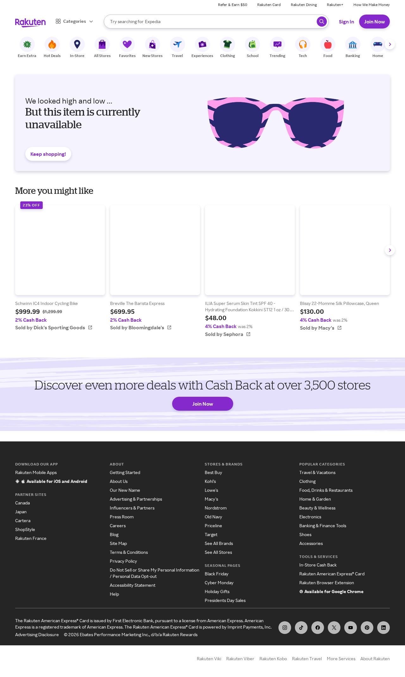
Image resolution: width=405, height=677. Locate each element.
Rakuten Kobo (273, 658)
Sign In (346, 21)
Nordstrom (216, 507)
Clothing (307, 481)
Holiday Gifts (217, 591)
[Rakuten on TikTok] (301, 627)
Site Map (118, 543)
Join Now (374, 21)
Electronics (310, 516)
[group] (60, 268)
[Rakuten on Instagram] (284, 627)
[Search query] (322, 21)
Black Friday (216, 573)
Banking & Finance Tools (322, 525)
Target (211, 534)
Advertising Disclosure (37, 634)
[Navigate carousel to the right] (390, 44)
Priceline (213, 525)
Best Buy (213, 472)
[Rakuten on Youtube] (350, 627)
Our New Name (125, 490)
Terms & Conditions (129, 552)
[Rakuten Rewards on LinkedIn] (383, 627)
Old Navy (213, 516)
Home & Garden (315, 499)
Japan (21, 511)
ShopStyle (25, 529)
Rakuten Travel (307, 658)
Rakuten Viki (209, 658)
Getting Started (125, 472)
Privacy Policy (123, 561)
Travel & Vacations (317, 472)
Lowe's (211, 490)
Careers (118, 525)
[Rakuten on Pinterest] (367, 627)
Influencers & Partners (132, 507)
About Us (119, 481)
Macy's (211, 499)
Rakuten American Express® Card (331, 573)
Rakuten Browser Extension (326, 582)
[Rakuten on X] (334, 627)
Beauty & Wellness (317, 507)
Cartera (22, 520)
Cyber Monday (219, 582)
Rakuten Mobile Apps (36, 472)
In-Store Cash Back (318, 564)
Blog (114, 534)
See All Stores (218, 552)
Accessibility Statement (132, 585)
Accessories (311, 543)
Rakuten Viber (240, 658)
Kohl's (210, 481)
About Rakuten (375, 658)
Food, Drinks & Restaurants (325, 490)
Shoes (305, 534)
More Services (341, 658)
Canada (22, 502)
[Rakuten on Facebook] (317, 627)
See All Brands (219, 543)
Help (114, 594)
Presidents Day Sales (225, 600)
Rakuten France (31, 538)
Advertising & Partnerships (136, 499)
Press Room (122, 516)
